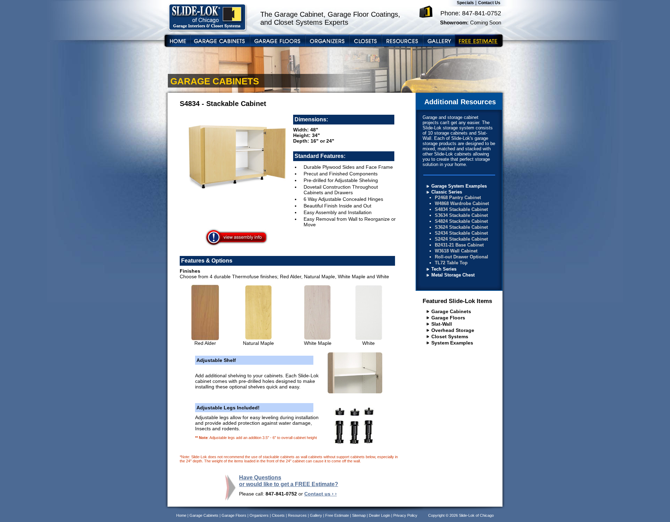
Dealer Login (379, 515)
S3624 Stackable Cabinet (461, 227)
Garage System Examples (459, 186)
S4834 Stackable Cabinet (461, 209)
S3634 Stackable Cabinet (461, 215)
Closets (278, 515)
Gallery (316, 515)
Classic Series (446, 192)
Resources (297, 515)
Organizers (259, 515)
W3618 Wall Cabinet (456, 251)
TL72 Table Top (451, 262)
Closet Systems (449, 336)
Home (181, 515)
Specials (465, 2)
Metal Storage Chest (453, 275)
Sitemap (359, 515)
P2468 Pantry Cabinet (458, 197)
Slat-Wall (441, 324)
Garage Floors (448, 317)
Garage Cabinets (451, 311)
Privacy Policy (405, 515)
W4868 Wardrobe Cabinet (462, 203)
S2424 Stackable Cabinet (461, 239)
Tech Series (443, 269)
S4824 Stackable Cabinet (461, 221)
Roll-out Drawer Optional (461, 256)
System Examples (452, 343)
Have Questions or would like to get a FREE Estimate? (288, 480)
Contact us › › (320, 494)
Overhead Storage (452, 330)
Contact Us (489, 2)
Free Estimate (337, 515)
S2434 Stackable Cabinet (461, 233)
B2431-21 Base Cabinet (459, 245)
